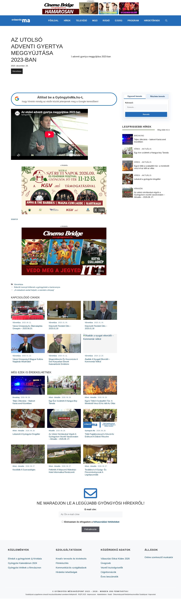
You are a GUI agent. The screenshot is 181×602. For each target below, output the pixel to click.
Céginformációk (108, 572)
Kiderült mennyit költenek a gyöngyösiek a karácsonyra (37, 287)
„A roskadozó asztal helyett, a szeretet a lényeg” (34, 290)
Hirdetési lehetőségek (66, 572)
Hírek (67, 20)
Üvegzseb (106, 563)
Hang (101, 210)
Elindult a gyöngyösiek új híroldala (25, 558)
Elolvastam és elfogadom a (91, 522)
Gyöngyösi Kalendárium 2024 (22, 563)
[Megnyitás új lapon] (64, 190)
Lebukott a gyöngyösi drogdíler (147, 179)
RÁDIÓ (106, 20)
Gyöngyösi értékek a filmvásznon (24, 567)
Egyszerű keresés (135, 96)
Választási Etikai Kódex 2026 (115, 558)
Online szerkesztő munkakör (159, 557)
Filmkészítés (62, 563)
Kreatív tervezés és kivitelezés (71, 558)
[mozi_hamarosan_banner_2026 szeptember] (90, 13)
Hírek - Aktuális (142, 149)
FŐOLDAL (53, 20)
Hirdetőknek (152, 20)
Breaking (139, 136)
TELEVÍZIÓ (81, 20)
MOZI (94, 20)
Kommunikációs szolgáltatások (71, 567)
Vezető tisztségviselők (112, 567)
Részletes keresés (157, 96)
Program (133, 20)
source (14, 219)
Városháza (16, 71)
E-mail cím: (91, 509)
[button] (166, 21)
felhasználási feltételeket (106, 522)
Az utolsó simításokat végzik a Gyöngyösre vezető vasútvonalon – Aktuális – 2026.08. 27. (149, 194)
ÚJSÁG (118, 20)
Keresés (146, 114)
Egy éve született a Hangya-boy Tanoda (151, 153)
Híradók (138, 189)
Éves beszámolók (109, 576)
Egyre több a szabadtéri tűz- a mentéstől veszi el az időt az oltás (151, 167)
